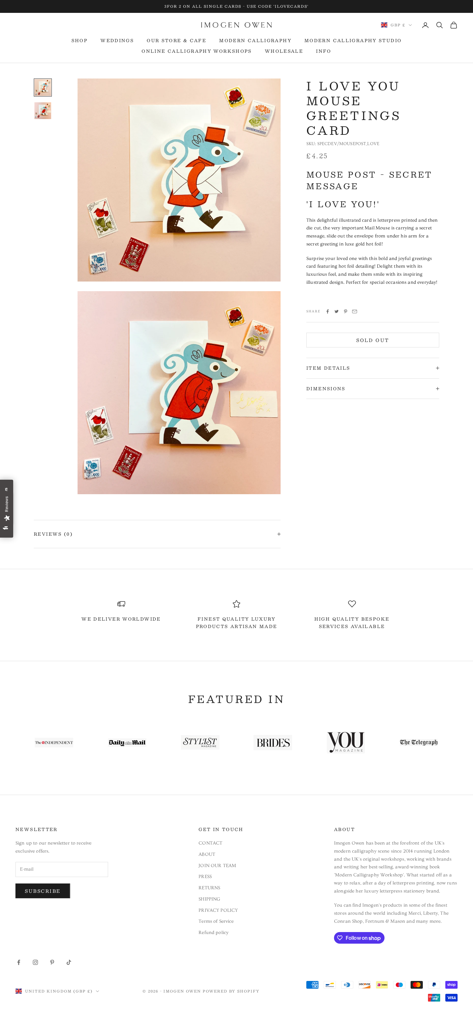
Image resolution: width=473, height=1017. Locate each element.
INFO (323, 51)
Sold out (372, 340)
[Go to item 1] (43, 88)
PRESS (205, 876)
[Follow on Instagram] (35, 962)
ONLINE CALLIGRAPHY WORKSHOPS (197, 51)
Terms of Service (216, 921)
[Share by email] (354, 311)
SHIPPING (209, 899)
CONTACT (210, 843)
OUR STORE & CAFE (176, 40)
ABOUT (207, 854)
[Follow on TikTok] (69, 962)
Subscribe (43, 891)
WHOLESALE (284, 51)
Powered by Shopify (231, 991)
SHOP (79, 40)
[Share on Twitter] (336, 311)
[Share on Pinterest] (345, 311)
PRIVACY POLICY (218, 910)
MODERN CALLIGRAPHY (255, 40)
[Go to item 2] (43, 111)
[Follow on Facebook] (18, 962)
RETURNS (209, 888)
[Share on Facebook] (327, 311)
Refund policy (213, 932)
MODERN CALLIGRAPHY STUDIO (353, 40)
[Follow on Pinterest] (52, 962)
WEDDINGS (117, 40)
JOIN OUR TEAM (217, 865)
